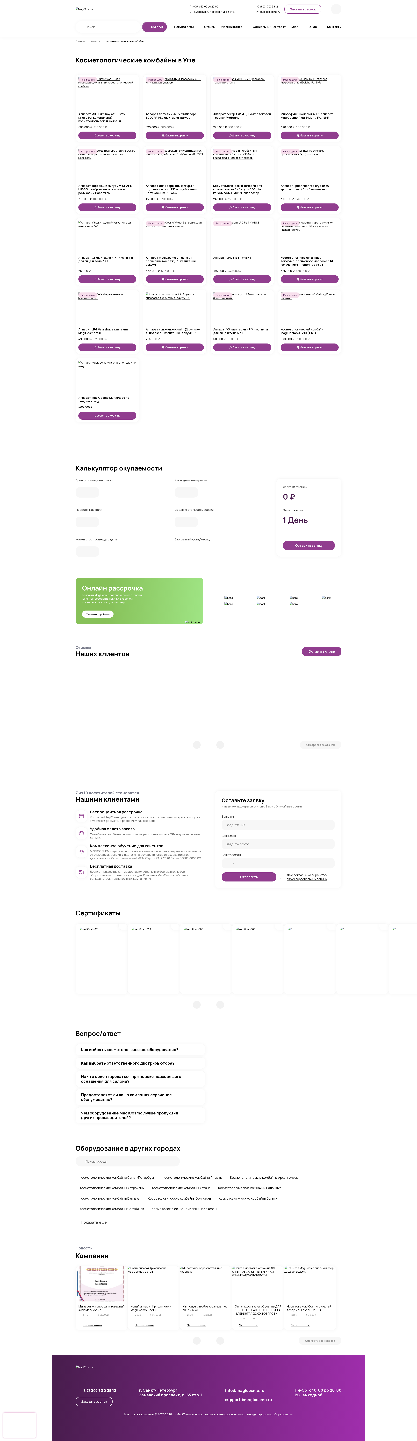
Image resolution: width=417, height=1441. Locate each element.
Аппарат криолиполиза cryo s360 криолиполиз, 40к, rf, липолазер (305, 187)
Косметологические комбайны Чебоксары (184, 1209)
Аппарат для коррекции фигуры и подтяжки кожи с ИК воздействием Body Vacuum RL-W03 (171, 189)
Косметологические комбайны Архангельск (264, 1177)
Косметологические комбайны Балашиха (249, 1188)
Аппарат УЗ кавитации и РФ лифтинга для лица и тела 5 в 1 (240, 331)
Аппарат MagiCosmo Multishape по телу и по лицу (103, 399)
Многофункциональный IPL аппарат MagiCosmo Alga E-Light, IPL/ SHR (307, 115)
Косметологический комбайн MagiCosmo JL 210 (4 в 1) (302, 331)
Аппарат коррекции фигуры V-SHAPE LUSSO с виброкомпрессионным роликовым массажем (105, 189)
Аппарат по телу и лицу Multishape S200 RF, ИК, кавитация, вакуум (171, 115)
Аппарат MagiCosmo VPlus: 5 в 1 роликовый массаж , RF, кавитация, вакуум (171, 261)
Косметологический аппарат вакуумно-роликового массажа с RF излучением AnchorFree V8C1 (307, 261)
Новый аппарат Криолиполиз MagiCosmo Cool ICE (150, 1308)
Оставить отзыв (322, 651)
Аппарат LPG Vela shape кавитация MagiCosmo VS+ (103, 331)
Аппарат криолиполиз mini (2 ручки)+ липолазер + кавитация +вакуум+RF (173, 331)
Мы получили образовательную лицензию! (205, 1308)
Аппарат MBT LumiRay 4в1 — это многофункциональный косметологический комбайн (101, 117)
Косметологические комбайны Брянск (248, 1198)
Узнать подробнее (98, 614)
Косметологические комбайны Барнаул (109, 1198)
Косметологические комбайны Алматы (192, 1177)
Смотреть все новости (320, 1341)
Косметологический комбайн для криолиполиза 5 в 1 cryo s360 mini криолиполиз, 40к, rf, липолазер (237, 189)
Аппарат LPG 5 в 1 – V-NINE (232, 258)
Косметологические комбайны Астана (180, 1188)
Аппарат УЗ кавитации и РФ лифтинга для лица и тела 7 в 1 (105, 259)
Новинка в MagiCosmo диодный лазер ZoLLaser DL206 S (309, 1308)
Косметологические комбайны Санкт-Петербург (117, 1177)
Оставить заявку (309, 545)
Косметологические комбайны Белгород (179, 1198)
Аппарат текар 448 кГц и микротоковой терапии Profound (242, 115)
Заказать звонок (94, 1401)
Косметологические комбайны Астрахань (111, 1188)
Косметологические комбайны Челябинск (111, 1209)
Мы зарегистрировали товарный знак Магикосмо (101, 1308)
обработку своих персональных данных (307, 877)
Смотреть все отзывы (320, 745)
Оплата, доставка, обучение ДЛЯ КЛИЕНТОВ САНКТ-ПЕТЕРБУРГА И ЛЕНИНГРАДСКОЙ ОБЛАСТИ (258, 1309)
